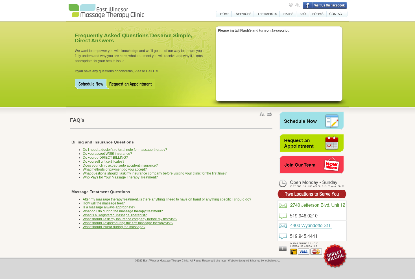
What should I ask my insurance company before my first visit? (130, 219)
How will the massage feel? (104, 203)
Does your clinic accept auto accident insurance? (120, 165)
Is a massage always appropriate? (109, 207)
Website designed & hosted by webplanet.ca (254, 260)
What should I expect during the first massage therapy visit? (128, 223)
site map (221, 260)
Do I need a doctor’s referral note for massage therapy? (125, 150)
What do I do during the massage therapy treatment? (123, 211)
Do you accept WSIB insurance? (107, 154)
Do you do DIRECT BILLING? (105, 158)
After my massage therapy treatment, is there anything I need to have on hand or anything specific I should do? (167, 199)
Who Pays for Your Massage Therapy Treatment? (120, 177)
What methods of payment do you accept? (115, 169)
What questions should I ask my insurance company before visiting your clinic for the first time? (155, 173)
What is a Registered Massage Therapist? (115, 215)
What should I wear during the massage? (114, 227)
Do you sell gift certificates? (103, 162)
